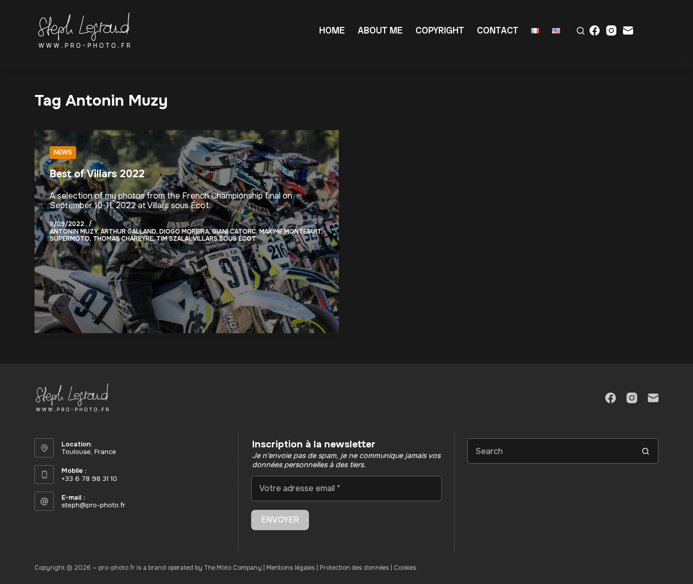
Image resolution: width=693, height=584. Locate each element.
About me (380, 30)
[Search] (580, 31)
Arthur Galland (128, 232)
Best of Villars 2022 (97, 174)
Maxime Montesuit (290, 232)
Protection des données (354, 568)
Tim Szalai (173, 239)
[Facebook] (595, 30)
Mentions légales (290, 568)
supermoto (70, 239)
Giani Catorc (234, 232)
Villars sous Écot (224, 239)
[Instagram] (611, 30)
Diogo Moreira (184, 232)
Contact (497, 30)
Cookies (405, 568)
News (63, 152)
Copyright (439, 30)
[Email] (628, 30)
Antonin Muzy (73, 232)
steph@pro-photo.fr (93, 505)
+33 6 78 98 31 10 (89, 478)
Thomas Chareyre (123, 239)
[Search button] (646, 451)
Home (332, 30)
